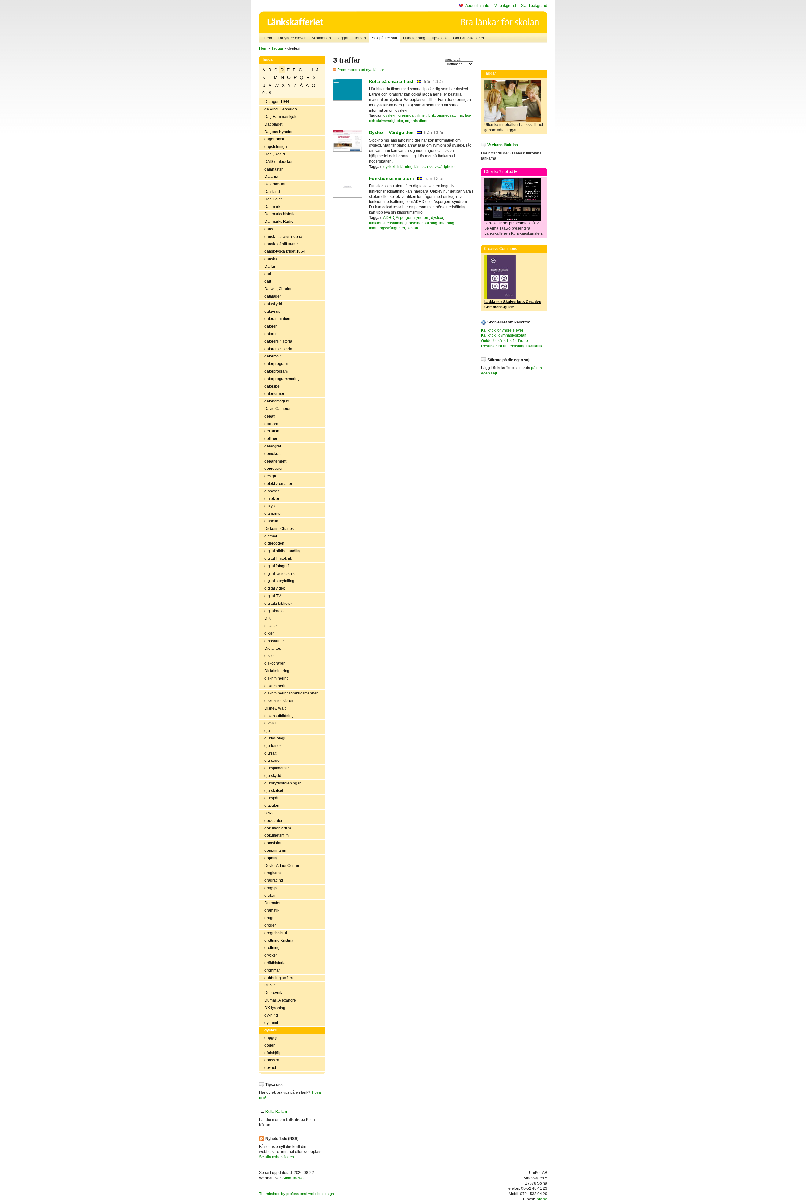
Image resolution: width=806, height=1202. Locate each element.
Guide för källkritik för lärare (504, 341)
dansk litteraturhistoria (283, 236)
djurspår (271, 798)
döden (269, 1045)
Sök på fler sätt (384, 38)
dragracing (273, 880)
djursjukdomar (276, 768)
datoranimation (277, 319)
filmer (421, 115)
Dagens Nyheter (278, 132)
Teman (360, 38)
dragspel (272, 888)
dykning (271, 1015)
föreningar (406, 115)
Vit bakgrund (505, 5)
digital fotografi (277, 566)
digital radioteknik (279, 573)
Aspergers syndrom (412, 218)
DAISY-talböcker (278, 162)
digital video (274, 588)
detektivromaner (278, 483)
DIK (267, 618)
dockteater (273, 820)
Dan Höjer (273, 199)
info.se (541, 1199)
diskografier (274, 663)
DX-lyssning (274, 1008)
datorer (270, 326)
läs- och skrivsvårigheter (435, 167)
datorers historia (278, 341)
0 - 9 (266, 92)
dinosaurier (274, 641)
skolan (412, 228)
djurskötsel (273, 791)
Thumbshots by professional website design (296, 1194)
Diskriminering (276, 671)
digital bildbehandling (283, 551)
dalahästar (273, 169)
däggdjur (272, 1038)
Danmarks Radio (278, 221)
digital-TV (272, 596)
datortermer (274, 393)
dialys (269, 506)
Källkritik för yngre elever (502, 330)
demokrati (272, 454)
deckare (271, 424)
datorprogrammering (282, 379)
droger (270, 918)
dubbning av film (278, 978)
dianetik (271, 521)
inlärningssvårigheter (387, 228)
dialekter (271, 499)
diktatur (270, 626)
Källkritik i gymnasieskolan (503, 335)
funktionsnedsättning (445, 115)
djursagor (272, 760)
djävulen (271, 805)
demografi (273, 446)
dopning (271, 858)
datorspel (272, 386)
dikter (269, 633)
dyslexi (270, 1030)
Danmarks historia (280, 214)
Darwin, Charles (278, 289)
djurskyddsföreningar (282, 783)
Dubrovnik (273, 993)
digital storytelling (279, 581)
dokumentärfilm (277, 828)
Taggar (343, 38)
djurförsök (272, 746)
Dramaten (272, 903)
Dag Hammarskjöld (281, 117)
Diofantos (272, 648)
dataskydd (273, 304)
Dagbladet (273, 124)
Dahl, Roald (274, 154)
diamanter (273, 513)
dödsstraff (272, 1060)
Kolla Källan (276, 1111)
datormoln (273, 356)
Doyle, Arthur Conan (281, 865)
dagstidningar (276, 146)
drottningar (273, 948)
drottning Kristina (278, 940)
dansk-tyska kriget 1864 (284, 251)
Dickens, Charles (279, 528)
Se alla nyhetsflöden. (277, 1157)
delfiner (270, 438)
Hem (268, 38)
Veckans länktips (502, 145)
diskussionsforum (279, 701)
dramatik (271, 910)
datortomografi (276, 401)
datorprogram (276, 364)
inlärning (404, 167)
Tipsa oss (439, 38)
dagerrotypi (274, 139)
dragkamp (273, 873)
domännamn (275, 850)
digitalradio (274, 611)
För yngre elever (292, 38)
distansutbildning (279, 716)
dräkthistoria (275, 963)
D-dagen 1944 (276, 101)
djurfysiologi (274, 738)
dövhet (270, 1067)
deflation (271, 431)
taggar (511, 130)
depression (274, 468)
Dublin (270, 985)
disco (269, 656)
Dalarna (271, 176)
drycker (270, 955)
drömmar (272, 970)
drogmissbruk (276, 933)
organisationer (417, 121)
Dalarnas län (275, 184)
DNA (268, 813)
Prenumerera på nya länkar (360, 70)
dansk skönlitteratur (281, 244)
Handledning (414, 38)
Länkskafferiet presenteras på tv (511, 223)
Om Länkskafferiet (468, 38)
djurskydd (272, 775)
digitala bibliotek (278, 603)
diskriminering (276, 678)
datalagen (273, 296)
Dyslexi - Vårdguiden (391, 132)
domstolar (272, 843)
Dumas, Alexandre (280, 1000)
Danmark (272, 207)
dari (267, 274)
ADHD (388, 218)
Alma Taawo (293, 1178)
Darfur (269, 266)
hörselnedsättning (421, 223)
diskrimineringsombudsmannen (291, 693)
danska (270, 259)
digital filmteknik (278, 558)
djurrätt (270, 753)
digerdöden (274, 543)
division (271, 723)
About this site (477, 5)
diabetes (271, 491)
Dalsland (272, 191)
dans (268, 229)
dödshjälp (272, 1053)
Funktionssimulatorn (391, 178)
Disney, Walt (275, 708)
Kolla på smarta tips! (391, 81)
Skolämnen (321, 38)
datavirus (272, 311)
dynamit (271, 1022)
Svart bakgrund (534, 5)
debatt (269, 416)
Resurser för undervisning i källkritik (511, 346)
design (270, 476)
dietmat (270, 536)
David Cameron (278, 409)
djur (267, 730)
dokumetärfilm (276, 835)
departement (275, 461)
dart (267, 281)
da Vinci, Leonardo (280, 109)
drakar (269, 895)
